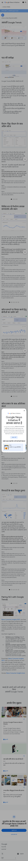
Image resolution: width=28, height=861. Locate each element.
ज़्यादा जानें (14, 437)
